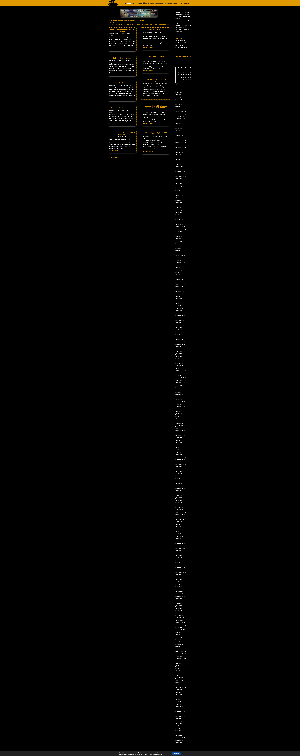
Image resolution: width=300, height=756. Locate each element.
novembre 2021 (179, 229)
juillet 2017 (178, 354)
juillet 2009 (178, 577)
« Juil (176, 84)
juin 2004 (177, 723)
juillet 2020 (178, 267)
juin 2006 (177, 666)
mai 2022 (177, 214)
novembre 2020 (179, 258)
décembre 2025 (179, 111)
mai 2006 (177, 668)
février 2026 (178, 106)
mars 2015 (178, 421)
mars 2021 (178, 248)
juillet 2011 (178, 524)
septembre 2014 (179, 435)
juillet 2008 (178, 606)
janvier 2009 (178, 591)
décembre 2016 (179, 370)
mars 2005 (178, 702)
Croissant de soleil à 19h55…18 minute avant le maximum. (155, 107)
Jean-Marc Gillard (149, 32)
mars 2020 (178, 277)
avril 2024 (177, 159)
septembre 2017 (179, 349)
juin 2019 (177, 298)
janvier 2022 (178, 224)
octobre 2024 (178, 145)
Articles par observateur (181, 58)
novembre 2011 (179, 514)
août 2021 (178, 236)
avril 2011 (177, 531)
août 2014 (178, 438)
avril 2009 (177, 584)
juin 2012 (177, 500)
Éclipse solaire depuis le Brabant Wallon (122, 30)
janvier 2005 (178, 706)
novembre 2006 (179, 654)
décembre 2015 (179, 399)
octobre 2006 (178, 656)
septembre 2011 (179, 519)
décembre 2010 (179, 541)
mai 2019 (177, 301)
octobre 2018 (178, 318)
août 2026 (178, 92)
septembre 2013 (179, 464)
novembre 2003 (179, 740)
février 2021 (178, 250)
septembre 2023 (179, 176)
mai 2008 (177, 610)
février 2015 (178, 423)
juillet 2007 (178, 634)
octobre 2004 (178, 714)
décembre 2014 (179, 428)
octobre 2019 (178, 289)
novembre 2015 (179, 402)
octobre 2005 (178, 685)
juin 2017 (177, 356)
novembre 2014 (179, 430)
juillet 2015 (178, 411)
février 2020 (178, 279)
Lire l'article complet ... (115, 49)
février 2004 (178, 733)
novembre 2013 (179, 459)
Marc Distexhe (148, 83)
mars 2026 (178, 104)
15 (188, 75)
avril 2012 (177, 505)
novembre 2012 (179, 488)
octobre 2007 (178, 627)
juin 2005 (177, 694)
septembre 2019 (179, 291)
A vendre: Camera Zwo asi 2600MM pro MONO (122, 133)
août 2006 (178, 661)
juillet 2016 (178, 382)
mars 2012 (178, 507)
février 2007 (178, 646)
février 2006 (178, 675)
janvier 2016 (178, 397)
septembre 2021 (179, 234)
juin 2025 (177, 126)
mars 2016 (178, 392)
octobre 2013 (178, 462)
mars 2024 (178, 162)
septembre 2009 (179, 572)
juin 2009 (177, 579)
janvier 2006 (178, 678)
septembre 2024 (179, 147)
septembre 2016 (179, 378)
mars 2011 (178, 534)
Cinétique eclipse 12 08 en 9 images (155, 80)
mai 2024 (177, 157)
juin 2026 (177, 97)
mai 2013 (177, 474)
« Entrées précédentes (113, 157)
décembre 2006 (179, 651)
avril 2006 (177, 670)
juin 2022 (177, 212)
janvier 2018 (178, 339)
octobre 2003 (178, 742)
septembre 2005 (179, 687)
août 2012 (178, 495)
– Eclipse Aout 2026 (183, 16)
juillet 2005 (178, 692)
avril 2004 (177, 728)
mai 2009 (177, 582)
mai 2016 (177, 387)
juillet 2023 (178, 181)
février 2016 (178, 394)
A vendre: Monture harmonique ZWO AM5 (155, 133)
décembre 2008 (179, 594)
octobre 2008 (178, 598)
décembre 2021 (179, 226)
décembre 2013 (179, 457)
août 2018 (178, 322)
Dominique (114, 85)
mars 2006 (178, 673)
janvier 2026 (178, 109)
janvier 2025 (178, 138)
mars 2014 (178, 450)
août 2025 (178, 121)
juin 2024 (177, 154)
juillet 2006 (178, 663)
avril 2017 (177, 361)
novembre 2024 (179, 142)
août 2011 (178, 522)
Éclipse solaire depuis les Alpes (122, 108)
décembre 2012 (179, 486)
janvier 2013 (178, 483)
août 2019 (178, 294)
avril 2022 (177, 217)
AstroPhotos (138, 3)
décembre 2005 (179, 680)
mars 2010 (178, 562)
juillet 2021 (178, 238)
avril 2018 (177, 332)
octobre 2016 (178, 375)
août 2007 (178, 632)
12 (181, 75)
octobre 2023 (178, 174)
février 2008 (178, 618)
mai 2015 (177, 416)
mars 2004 (178, 730)
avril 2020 (177, 274)
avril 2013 (177, 476)
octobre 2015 (178, 404)
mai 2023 (177, 186)
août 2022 (178, 207)
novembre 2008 (179, 596)
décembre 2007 (179, 622)
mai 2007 (177, 639)
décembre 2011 (179, 512)
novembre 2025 (179, 114)
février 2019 (178, 308)
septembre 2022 (179, 205)
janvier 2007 (178, 649)
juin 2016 (177, 385)
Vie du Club (160, 3)
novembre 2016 (179, 373)
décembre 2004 (179, 709)
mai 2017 (177, 358)
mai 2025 (177, 128)
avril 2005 (177, 699)
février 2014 (178, 452)
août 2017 (178, 351)
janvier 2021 (178, 253)
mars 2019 (178, 306)
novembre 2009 (179, 567)
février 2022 (178, 222)
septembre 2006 (179, 658)
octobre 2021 (178, 231)
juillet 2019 (178, 296)
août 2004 (178, 718)
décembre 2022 (179, 198)
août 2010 (178, 550)
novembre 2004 (179, 711)
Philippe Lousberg (115, 110)
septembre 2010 (179, 548)
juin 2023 (177, 183)
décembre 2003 (179, 738)
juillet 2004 (178, 721)
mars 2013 (178, 478)
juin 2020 (177, 270)
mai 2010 (177, 558)
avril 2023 (177, 188)
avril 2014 (177, 447)
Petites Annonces (172, 3)
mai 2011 (177, 529)
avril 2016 (177, 390)
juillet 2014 (178, 440)
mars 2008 (178, 615)
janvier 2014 (178, 454)
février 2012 (178, 510)
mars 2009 (178, 586)
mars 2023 (178, 190)
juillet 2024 (178, 152)
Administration (184, 3)
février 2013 (178, 481)
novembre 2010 (179, 543)
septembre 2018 (179, 320)
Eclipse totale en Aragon (122, 58)
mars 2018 (178, 334)
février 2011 (178, 536)
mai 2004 (177, 726)
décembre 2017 (179, 342)
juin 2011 (177, 526)
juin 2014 (177, 442)
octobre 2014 (178, 433)
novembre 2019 (179, 286)
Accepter (176, 753)
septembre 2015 (179, 406)
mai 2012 (177, 502)
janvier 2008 (178, 620)
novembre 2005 (179, 682)
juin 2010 (177, 555)
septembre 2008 (179, 601)
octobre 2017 (178, 346)
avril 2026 (177, 102)
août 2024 (178, 150)
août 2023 (178, 178)
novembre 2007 (179, 625)
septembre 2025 (179, 118)
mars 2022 (178, 219)
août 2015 (178, 409)
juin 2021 (177, 241)
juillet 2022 (178, 210)
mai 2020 (177, 272)
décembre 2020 (179, 255)
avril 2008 (177, 613)
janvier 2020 (178, 282)
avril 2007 (177, 642)
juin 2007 (177, 637)
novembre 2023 (179, 171)
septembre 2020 (179, 262)
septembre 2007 (179, 630)
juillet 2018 (178, 325)
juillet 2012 (178, 498)
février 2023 (178, 193)
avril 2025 (177, 130)
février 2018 (178, 337)
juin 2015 (177, 414)
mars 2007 (178, 644)
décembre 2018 (179, 313)
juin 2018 (177, 327)
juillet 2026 (178, 94)
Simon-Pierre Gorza (116, 33)
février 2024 (178, 164)
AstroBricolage (149, 3)
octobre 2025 (178, 116)
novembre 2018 (179, 315)
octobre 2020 (178, 260)
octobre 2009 (178, 570)
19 (181, 77)
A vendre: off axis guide (155, 56)
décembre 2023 (179, 169)
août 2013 (178, 466)
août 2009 (178, 574)
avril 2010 (177, 560)
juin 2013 (177, 471)
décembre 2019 (179, 284)
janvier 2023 (178, 195)
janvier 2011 (178, 538)
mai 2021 (177, 243)
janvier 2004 (178, 735)
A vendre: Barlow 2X (122, 83)
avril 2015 (177, 418)
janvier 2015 (178, 426)
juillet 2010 (178, 553)
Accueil (129, 3)
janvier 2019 (178, 310)
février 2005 (178, 704)
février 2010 (178, 565)
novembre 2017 (179, 344)
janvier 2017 (178, 368)
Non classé (178, 45)
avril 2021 (177, 246)
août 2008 (178, 603)
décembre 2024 (179, 140)
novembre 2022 (179, 200)
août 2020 (178, 265)
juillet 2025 (178, 123)
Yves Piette (114, 60)
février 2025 (178, 135)
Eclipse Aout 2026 (155, 30)
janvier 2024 (178, 166)
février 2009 (178, 589)
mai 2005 (177, 697)
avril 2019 (177, 303)
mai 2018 (177, 330)
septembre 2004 (179, 716)
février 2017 (178, 366)
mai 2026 (177, 99)
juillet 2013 (178, 469)
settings (160, 754)
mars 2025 (178, 133)
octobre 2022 (178, 202)
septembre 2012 (179, 493)
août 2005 (178, 690)
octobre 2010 (178, 546)
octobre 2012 (178, 490)
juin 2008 (177, 608)
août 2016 (178, 380)
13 (183, 75)
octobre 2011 (178, 517)
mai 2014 (177, 445)
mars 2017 (178, 363)
